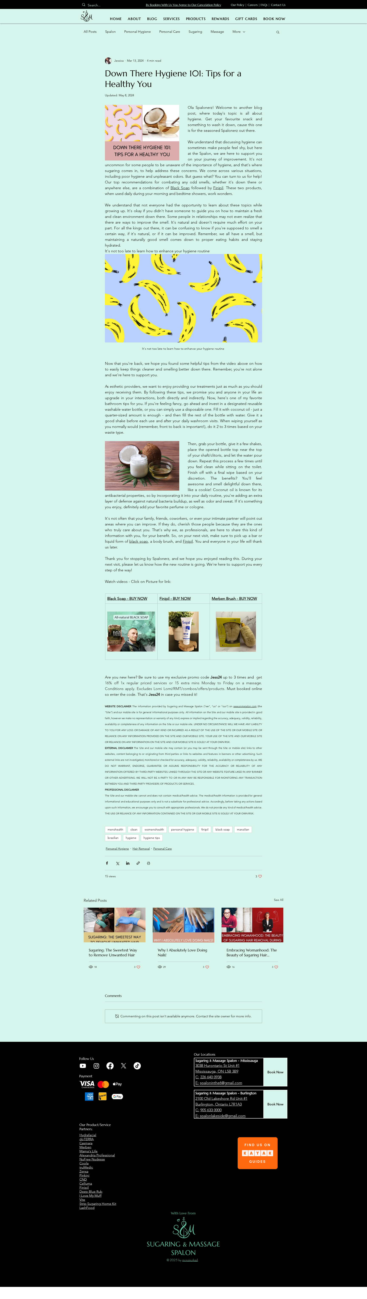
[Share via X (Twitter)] (117, 863)
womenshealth (154, 829)
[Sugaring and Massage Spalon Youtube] (82, 1065)
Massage (217, 32)
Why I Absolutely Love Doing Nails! (182, 952)
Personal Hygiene (137, 32)
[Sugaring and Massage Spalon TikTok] (137, 1065)
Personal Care (169, 32)
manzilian (243, 829)
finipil (204, 829)
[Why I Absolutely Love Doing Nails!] (184, 925)
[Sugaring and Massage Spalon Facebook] (110, 1065)
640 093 (213, 1077)
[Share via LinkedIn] (128, 863)
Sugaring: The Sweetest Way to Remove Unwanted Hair (113, 952)
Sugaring (195, 32)
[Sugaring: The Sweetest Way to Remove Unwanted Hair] (114, 925)
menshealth (115, 829)
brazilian (113, 838)
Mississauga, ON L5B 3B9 (216, 1071)
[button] (278, 32)
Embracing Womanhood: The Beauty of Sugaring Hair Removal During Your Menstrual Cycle (252, 952)
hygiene (131, 838)
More (237, 32)
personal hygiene (182, 829)
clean (133, 829)
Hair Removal (141, 848)
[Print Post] (149, 863)
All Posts (90, 32)
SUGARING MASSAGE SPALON (183, 1248)
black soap (223, 829)
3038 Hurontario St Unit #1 (217, 1065)
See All (278, 900)
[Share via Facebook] (107, 863)
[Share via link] (138, 863)
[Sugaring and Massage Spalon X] (123, 1065)
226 (203, 1077)
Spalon (110, 32)
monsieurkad (190, 1260)
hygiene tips (152, 838)
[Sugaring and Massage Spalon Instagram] (96, 1065)
